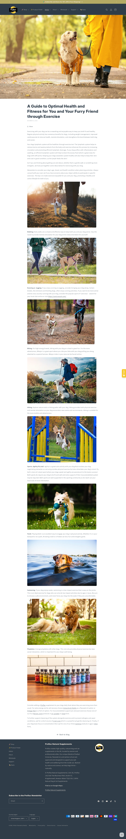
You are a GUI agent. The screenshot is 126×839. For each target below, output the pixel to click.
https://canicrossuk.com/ (57, 296)
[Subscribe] (42, 801)
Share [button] (31, 126)
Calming (78, 724)
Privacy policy (41, 825)
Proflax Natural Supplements (55, 790)
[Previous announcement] (9, 2)
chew (63, 714)
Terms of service (51, 825)
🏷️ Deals (11, 765)
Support (11, 761)
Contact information (62, 825)
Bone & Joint (38, 714)
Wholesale (12, 758)
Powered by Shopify (22, 825)
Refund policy (32, 825)
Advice (11, 751)
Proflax (43, 705)
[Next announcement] (116, 2)
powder (56, 714)
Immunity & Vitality (70, 708)
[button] (25, 10)
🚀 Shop (11, 744)
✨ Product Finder (15, 748)
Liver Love (57, 721)
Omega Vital (31, 711)
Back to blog (64, 734)
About (11, 754)
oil (52, 714)
